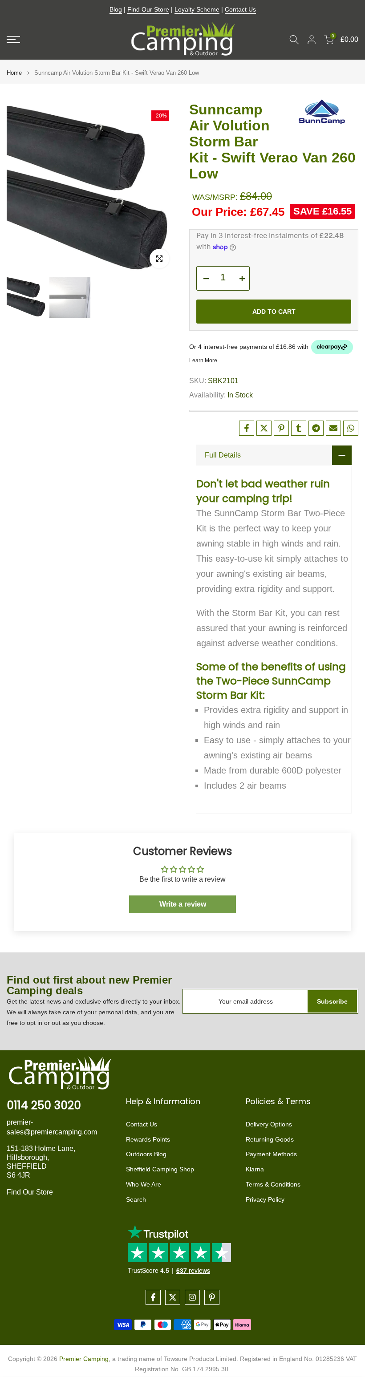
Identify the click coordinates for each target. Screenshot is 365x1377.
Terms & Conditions (273, 1184)
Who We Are (143, 1184)
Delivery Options (269, 1124)
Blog (116, 9)
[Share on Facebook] (246, 428)
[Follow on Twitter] (172, 1297)
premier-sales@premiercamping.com (52, 1127)
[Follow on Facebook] (153, 1297)
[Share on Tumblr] (298, 428)
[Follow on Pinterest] (211, 1297)
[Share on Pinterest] (281, 428)
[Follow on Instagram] (192, 1297)
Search (136, 1199)
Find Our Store (148, 9)
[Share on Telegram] (316, 428)
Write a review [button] (182, 904)
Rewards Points (148, 1139)
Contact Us (240, 9)
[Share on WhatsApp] (350, 428)
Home (14, 73)
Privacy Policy (265, 1199)
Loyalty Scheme (196, 9)
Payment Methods (271, 1154)
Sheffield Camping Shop (160, 1169)
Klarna (255, 1169)
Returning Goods (270, 1139)
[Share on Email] (333, 428)
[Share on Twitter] (264, 428)
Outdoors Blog (146, 1154)
